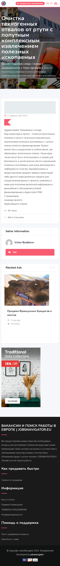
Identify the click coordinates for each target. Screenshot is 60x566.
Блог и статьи (8, 499)
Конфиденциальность (12, 514)
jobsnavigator (37, 554)
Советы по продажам (11, 480)
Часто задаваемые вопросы (15, 534)
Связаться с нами (10, 539)
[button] (50, 268)
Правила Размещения (11, 504)
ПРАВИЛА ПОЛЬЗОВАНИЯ (14, 509)
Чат (15, 252)
